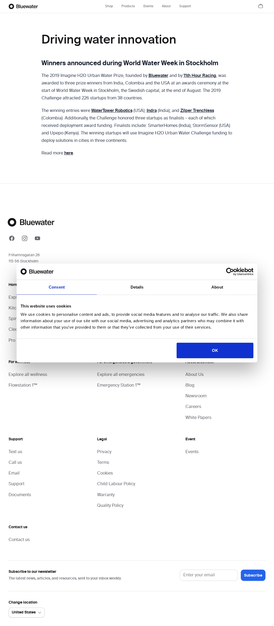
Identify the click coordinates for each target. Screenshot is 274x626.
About (166, 6)
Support (185, 6)
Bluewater (158, 76)
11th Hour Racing (200, 76)
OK (215, 350)
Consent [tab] (57, 287)
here (68, 153)
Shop (109, 6)
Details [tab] (137, 287)
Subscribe (253, 575)
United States (24, 612)
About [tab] (217, 287)
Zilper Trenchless (197, 111)
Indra (152, 111)
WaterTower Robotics (111, 111)
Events (148, 6)
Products (128, 6)
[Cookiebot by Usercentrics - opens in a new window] (230, 271)
